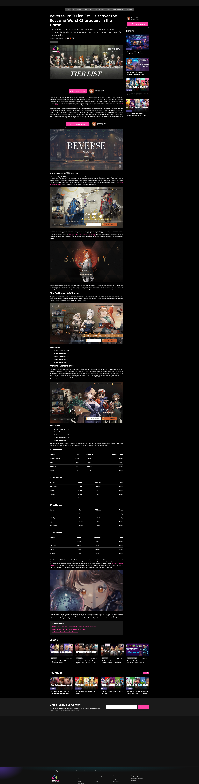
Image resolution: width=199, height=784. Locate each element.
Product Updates (118, 9)
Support (133, 780)
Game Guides (87, 9)
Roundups (129, 9)
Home (68, 9)
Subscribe (143, 707)
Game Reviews (99, 9)
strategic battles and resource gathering (81, 235)
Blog (57, 771)
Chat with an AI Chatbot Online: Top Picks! (65, 632)
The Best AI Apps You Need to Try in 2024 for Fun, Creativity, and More (74, 627)
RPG (51, 110)
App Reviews (77, 9)
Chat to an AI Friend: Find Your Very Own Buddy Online (69, 629)
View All (146, 672)
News (108, 9)
